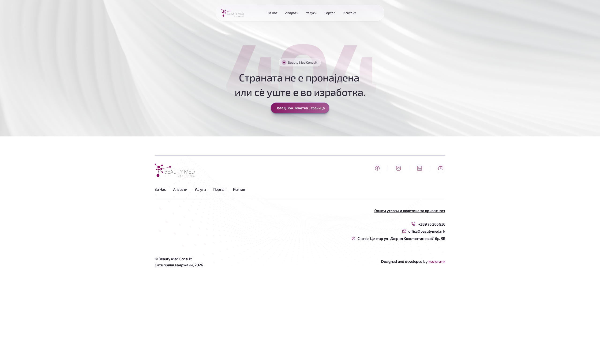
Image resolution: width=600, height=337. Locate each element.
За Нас (160, 189)
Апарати (180, 189)
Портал (219, 189)
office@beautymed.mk (426, 231)
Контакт (240, 189)
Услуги (200, 189)
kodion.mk (436, 261)
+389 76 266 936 (431, 224)
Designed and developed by (404, 261)
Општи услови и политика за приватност (409, 210)
